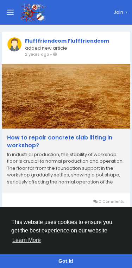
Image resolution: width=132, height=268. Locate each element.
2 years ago (37, 54)
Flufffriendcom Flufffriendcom (67, 40)
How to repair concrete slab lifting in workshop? (59, 141)
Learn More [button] (26, 240)
